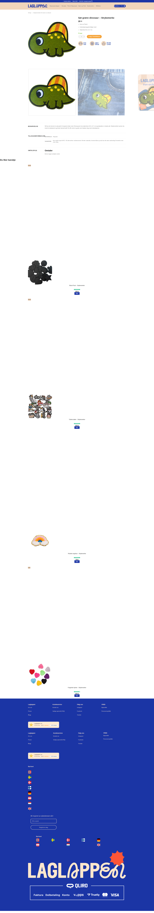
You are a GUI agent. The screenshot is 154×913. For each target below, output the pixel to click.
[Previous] (29, 64)
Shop (29, 12)
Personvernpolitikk (106, 711)
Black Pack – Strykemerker (77, 285)
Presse (30, 711)
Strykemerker (90, 6)
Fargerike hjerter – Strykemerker (77, 687)
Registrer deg (43, 827)
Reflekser (98, 6)
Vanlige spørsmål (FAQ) (59, 711)
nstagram (81, 736)
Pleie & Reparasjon (72, 6)
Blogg (29, 715)
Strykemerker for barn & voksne (42, 12)
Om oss (30, 707)
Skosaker (64, 6)
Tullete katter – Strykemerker (77, 419)
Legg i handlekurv (94, 36)
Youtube (79, 715)
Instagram (79, 707)
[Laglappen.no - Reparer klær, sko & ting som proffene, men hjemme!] (37, 6)
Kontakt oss (55, 707)
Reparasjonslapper (54, 6)
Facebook (79, 711)
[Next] (34, 64)
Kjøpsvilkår (104, 707)
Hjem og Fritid (82, 6)
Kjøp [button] (77, 293)
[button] (92, 1)
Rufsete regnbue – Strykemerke (77, 553)
